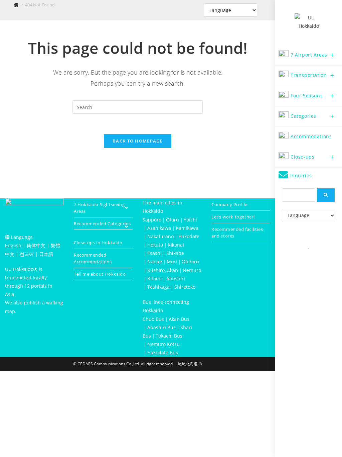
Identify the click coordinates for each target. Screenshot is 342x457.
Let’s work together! (233, 217)
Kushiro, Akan (162, 270)
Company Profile (229, 204)
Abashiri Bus (161, 327)
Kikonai (176, 245)
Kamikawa (187, 228)
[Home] (16, 5)
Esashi (154, 253)
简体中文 (36, 245)
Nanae (154, 261)
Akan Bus (179, 319)
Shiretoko (184, 287)
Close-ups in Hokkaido (98, 243)
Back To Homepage (138, 141)
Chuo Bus (153, 319)
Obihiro (190, 261)
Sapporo (152, 219)
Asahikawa (159, 228)
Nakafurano (160, 236)
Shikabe (175, 253)
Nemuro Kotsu (163, 344)
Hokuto (155, 245)
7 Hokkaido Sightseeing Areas (99, 207)
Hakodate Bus (162, 352)
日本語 (46, 254)
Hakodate (188, 236)
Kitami (154, 278)
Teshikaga (158, 287)
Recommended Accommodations (93, 258)
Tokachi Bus (169, 336)
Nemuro (192, 270)
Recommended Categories (102, 223)
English (13, 245)
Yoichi (190, 219)
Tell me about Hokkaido (100, 274)
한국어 (27, 254)
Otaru (172, 219)
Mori (172, 261)
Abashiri (175, 278)
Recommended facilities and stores (237, 232)
